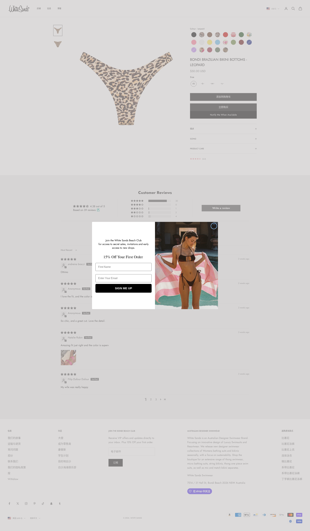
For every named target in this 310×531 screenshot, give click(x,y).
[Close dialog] (214, 226)
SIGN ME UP (123, 288)
